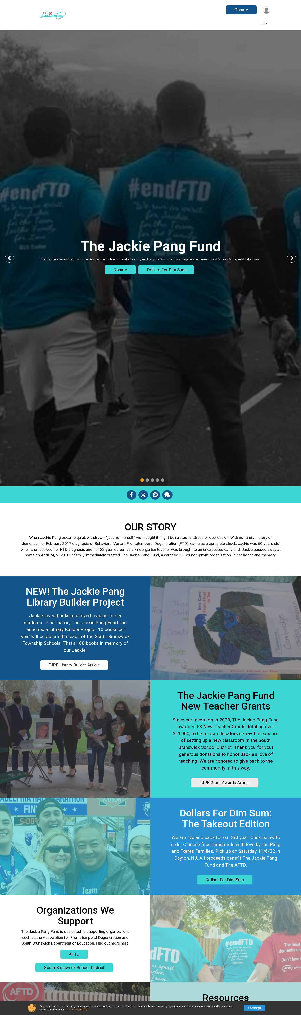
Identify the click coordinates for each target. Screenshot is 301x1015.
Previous (12, 258)
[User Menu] (266, 10)
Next (295, 258)
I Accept (254, 1008)
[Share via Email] (155, 495)
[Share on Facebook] (131, 495)
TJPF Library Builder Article (74, 665)
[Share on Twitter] (143, 495)
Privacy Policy (79, 1009)
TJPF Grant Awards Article (225, 782)
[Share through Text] (167, 495)
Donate (241, 9)
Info (263, 23)
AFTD (74, 954)
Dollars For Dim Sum (166, 269)
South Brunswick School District (74, 967)
